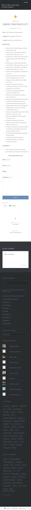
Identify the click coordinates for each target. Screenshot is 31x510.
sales (19, 486)
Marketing (13, 427)
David (11, 465)
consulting (5, 465)
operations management (9, 480)
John (18, 471)
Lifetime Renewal (16, 474)
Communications (17, 409)
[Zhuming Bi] (15, 376)
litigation (24, 474)
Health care (20, 418)
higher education (7, 421)
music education (7, 433)
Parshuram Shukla (7, 323)
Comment (7, 177)
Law (11, 424)
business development (14, 459)
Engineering (6, 415)
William (11, 489)
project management (17, 483)
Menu (26, 2)
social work (11, 445)
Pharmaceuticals (13, 436)
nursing (5, 436)
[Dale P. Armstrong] (15, 360)
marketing (13, 477)
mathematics (21, 427)
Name (6, 159)
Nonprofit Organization (19, 433)
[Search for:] (15, 283)
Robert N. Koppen (7, 305)
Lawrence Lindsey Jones (14, 351)
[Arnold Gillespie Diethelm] (15, 387)
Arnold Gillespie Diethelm (15, 389)
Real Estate (20, 439)
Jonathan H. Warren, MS (15, 368)
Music (16, 430)
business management (8, 462)
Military (11, 430)
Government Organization (9, 418)
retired (22, 442)
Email (6, 165)
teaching (5, 489)
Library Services (18, 424)
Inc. (14, 471)
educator (24, 465)
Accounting (6, 406)
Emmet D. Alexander (14, 384)
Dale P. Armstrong (13, 362)
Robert (14, 486)
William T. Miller (13, 357)
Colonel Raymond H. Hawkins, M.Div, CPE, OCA (13, 296)
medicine (5, 430)
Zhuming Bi (12, 378)
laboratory (15, 21)
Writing (14, 448)
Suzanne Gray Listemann (15, 394)
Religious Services (7, 442)
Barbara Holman (6, 302)
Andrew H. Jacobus (13, 373)
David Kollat (5, 311)
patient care (19, 480)
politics (20, 436)
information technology (19, 421)
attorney (5, 459)
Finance (13, 415)
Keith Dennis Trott (7, 314)
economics (13, 412)
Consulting (6, 412)
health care (20, 468)
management (6, 427)
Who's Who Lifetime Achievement (10, 6)
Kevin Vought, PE (6, 317)
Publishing (13, 439)
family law (13, 468)
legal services (6, 474)
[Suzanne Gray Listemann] (15, 392)
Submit (15, 197)
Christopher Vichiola (14, 346)
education (17, 465)
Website (4, 171)
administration (14, 406)
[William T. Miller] (15, 355)
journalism (5, 424)
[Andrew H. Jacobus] (15, 371)
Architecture (23, 406)
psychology (6, 439)
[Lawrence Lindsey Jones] (15, 349)
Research (16, 442)
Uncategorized (6, 448)
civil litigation (19, 462)
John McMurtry (6, 320)
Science (5, 445)
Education (20, 412)
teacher (24, 486)
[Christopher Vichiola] (15, 344)
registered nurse (7, 486)
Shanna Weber (6, 308)
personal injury (7, 483)
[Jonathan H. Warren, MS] (15, 365)
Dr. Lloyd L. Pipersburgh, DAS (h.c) (10, 299)
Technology (19, 445)
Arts (4, 409)
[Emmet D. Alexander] (15, 381)
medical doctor (22, 477)
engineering (6, 468)
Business (9, 409)
